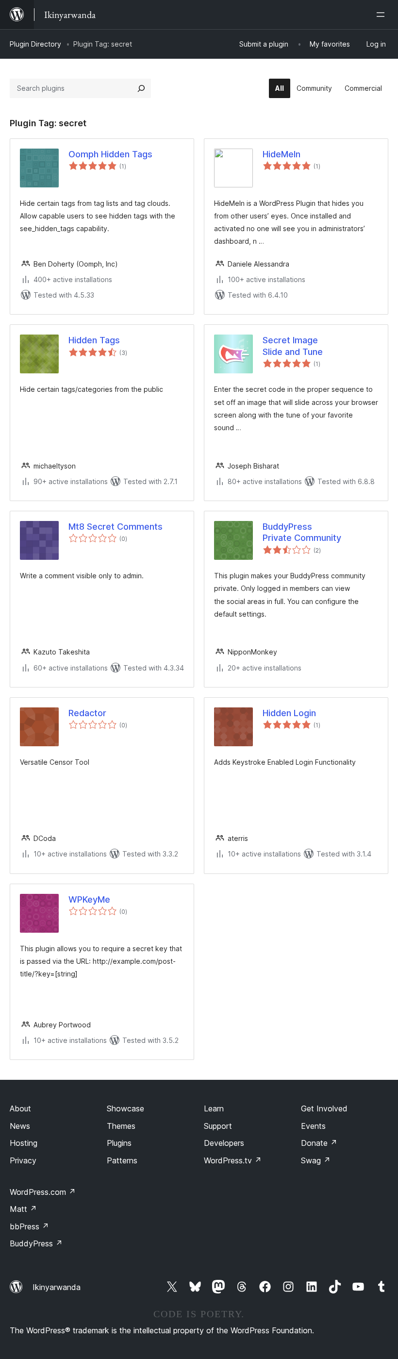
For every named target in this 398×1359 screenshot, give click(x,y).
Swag (316, 1160)
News (20, 1126)
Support (218, 1126)
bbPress (29, 1226)
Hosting (23, 1143)
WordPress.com (43, 1192)
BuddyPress (36, 1243)
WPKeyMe (89, 899)
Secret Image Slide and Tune (293, 345)
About (20, 1108)
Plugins (119, 1143)
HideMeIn (281, 154)
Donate (319, 1143)
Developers (224, 1143)
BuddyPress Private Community (302, 532)
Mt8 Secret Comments (115, 526)
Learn (214, 1108)
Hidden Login (289, 713)
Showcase (125, 1108)
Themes (121, 1126)
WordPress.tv (233, 1160)
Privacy (23, 1160)
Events (313, 1126)
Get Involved (324, 1108)
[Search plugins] (141, 88)
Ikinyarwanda (57, 1287)
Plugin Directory (35, 44)
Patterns (122, 1160)
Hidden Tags (94, 340)
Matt (23, 1209)
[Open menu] (382, 14)
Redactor (87, 713)
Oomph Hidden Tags (110, 154)
